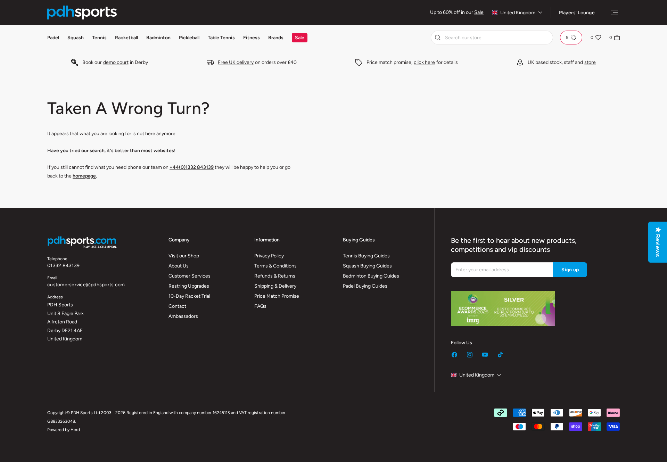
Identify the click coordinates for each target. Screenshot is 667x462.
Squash (75, 38)
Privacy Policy (269, 256)
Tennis (99, 38)
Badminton (158, 38)
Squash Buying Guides (367, 266)
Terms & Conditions (275, 266)
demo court (116, 62)
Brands (275, 38)
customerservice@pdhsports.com (86, 285)
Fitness (251, 38)
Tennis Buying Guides (366, 256)
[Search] (438, 37)
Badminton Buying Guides (371, 276)
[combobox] (492, 37)
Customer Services (189, 276)
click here (424, 62)
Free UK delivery (236, 62)
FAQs (260, 306)
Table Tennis (221, 38)
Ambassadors (183, 316)
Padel (53, 38)
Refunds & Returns (274, 276)
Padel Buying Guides (365, 286)
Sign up (570, 270)
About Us (178, 266)
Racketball (126, 38)
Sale (479, 12)
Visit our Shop (183, 256)
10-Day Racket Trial (189, 296)
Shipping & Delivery (275, 286)
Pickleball (189, 38)
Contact (177, 306)
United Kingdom (517, 13)
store (590, 62)
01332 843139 (63, 266)
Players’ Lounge (577, 13)
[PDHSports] (82, 12)
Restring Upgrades (188, 286)
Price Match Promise (276, 296)
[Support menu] (614, 12)
